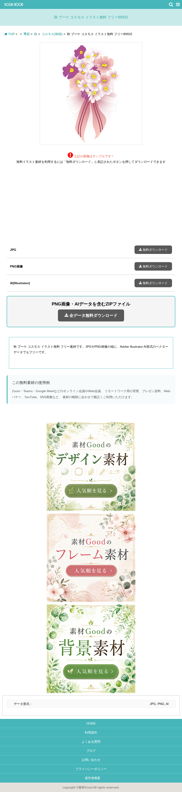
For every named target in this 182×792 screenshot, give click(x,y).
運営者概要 (91, 778)
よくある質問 (91, 741)
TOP (11, 34)
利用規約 (91, 732)
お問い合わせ (91, 760)
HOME (91, 723)
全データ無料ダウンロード (92, 315)
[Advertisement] (91, 208)
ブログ (91, 750)
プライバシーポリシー (91, 769)
